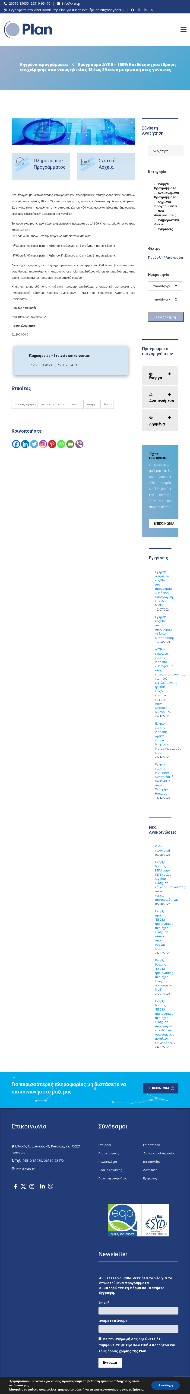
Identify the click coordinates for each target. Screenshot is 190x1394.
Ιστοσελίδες (151, 1161)
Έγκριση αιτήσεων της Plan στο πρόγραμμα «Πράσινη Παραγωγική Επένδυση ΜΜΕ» (163, 588)
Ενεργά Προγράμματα (165, 186)
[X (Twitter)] (152, 10)
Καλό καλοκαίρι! (162, 848)
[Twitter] (34, 444)
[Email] (70, 444)
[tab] (160, 375)
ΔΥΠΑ (108, 404)
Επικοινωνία (164, 523)
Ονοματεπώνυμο (112, 1320)
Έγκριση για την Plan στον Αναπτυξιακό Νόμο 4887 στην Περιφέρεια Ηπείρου (163, 778)
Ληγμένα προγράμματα (165, 204)
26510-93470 (40, 3)
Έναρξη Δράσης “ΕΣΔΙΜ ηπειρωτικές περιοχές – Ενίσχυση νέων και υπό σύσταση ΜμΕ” (163, 930)
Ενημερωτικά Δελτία (166, 222)
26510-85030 (19, 3)
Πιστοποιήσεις (108, 1153)
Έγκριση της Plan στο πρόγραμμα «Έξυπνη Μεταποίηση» (163, 627)
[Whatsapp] (61, 444)
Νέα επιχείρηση (25, 404)
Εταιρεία (104, 1145)
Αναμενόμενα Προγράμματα (166, 195)
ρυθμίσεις (136, 1390)
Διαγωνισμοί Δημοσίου (159, 1153)
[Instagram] (140, 10)
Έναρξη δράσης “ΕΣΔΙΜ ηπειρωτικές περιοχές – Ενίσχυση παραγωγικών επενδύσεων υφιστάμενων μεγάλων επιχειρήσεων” (163, 1022)
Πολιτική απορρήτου (112, 1178)
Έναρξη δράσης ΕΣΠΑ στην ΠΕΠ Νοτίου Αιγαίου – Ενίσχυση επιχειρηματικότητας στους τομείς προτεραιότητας (163, 881)
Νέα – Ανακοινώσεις (165, 213)
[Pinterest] (52, 444)
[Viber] (79, 444)
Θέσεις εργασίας (110, 1170)
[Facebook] (133, 10)
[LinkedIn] (146, 10)
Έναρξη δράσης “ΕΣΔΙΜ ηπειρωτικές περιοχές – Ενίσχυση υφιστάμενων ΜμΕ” (163, 975)
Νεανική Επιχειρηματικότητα (61, 404)
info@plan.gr (71, 3)
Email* (103, 1302)
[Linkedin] (25, 444)
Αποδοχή (165, 1385)
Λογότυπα (150, 1170)
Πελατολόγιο (107, 1161)
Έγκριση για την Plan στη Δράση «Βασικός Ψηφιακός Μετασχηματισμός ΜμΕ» (163, 738)
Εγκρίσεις (165, 229)
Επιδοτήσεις (152, 1145)
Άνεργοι (92, 404)
